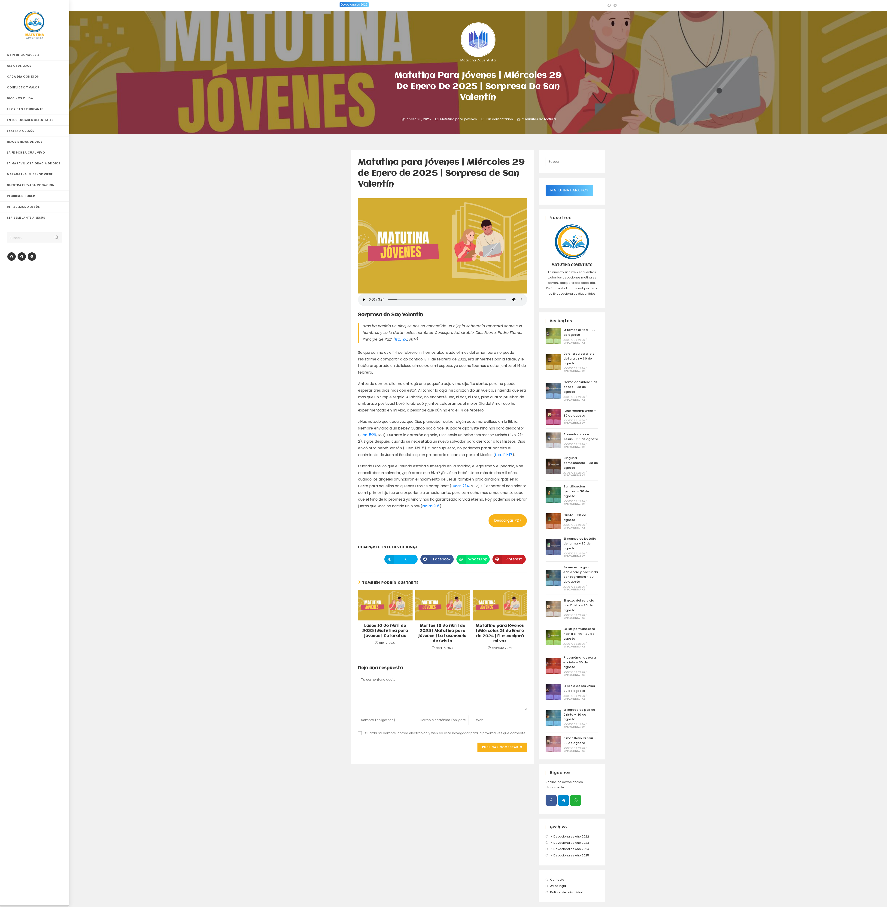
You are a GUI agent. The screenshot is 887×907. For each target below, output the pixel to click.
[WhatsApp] (575, 800)
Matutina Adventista (478, 60)
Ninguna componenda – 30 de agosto (580, 463)
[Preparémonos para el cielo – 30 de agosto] (553, 666)
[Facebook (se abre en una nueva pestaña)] (609, 5)
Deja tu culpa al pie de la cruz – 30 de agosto (578, 358)
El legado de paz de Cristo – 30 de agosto (579, 714)
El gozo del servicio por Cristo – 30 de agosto (578, 605)
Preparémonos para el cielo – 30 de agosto (579, 662)
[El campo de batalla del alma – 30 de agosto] (553, 547)
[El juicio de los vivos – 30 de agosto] (553, 692)
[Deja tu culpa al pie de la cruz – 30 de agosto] (553, 362)
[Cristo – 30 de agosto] (553, 521)
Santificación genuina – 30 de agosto (576, 491)
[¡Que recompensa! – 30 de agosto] (553, 417)
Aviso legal (558, 886)
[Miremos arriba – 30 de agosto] (553, 336)
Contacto (557, 879)
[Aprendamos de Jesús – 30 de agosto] (553, 440)
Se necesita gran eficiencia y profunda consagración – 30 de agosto (580, 574)
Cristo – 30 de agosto (574, 517)
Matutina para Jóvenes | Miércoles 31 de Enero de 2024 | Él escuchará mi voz (500, 633)
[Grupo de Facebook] (22, 256)
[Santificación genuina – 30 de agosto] (553, 495)
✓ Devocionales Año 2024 (569, 849)
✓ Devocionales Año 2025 (569, 855)
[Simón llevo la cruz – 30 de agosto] (553, 744)
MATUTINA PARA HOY (569, 190)
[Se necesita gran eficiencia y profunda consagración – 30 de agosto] (553, 578)
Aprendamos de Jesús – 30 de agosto (580, 436)
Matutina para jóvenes (458, 119)
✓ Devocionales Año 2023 (569, 842)
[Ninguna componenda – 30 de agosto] (553, 466)
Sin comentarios (499, 119)
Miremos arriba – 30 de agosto (579, 332)
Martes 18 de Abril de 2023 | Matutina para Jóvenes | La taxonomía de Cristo (443, 633)
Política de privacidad (566, 892)
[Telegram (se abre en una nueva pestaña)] (614, 5)
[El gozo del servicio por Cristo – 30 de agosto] (553, 609)
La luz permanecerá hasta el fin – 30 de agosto (579, 634)
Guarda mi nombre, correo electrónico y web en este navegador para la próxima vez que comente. (445, 733)
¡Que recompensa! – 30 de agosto (579, 413)
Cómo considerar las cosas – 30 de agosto (580, 387)
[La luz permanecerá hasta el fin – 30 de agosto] (553, 637)
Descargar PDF (508, 520)
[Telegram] (32, 256)
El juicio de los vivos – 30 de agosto (580, 688)
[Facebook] (11, 256)
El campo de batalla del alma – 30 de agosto (579, 543)
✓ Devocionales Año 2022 (569, 836)
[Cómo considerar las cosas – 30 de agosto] (553, 391)
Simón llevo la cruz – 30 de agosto (579, 740)
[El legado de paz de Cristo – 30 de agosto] (553, 718)
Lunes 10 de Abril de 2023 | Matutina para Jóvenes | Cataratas (385, 631)
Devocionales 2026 (354, 4)
